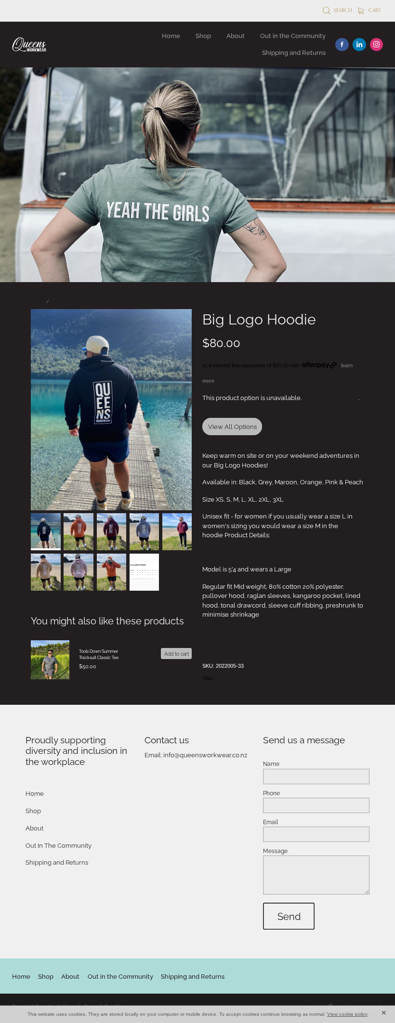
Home (171, 35)
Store (37, 301)
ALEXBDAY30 (231, 678)
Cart (374, 10)
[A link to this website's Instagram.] (376, 45)
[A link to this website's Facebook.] (342, 45)
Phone (271, 793)
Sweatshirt (64, 301)
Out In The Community (59, 845)
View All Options (232, 426)
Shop (203, 35)
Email (270, 822)
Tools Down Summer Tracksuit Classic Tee (98, 654)
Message (275, 851)
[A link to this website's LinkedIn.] (359, 45)
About (235, 35)
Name (271, 763)
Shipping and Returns (294, 52)
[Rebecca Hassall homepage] (49, 44)
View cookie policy (347, 1014)
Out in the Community (293, 35)
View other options (330, 397)
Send (289, 915)
